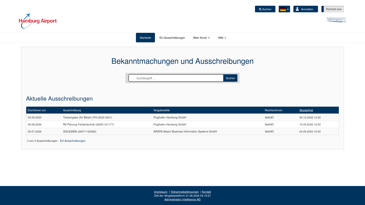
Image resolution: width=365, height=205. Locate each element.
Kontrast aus (333, 9)
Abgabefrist (306, 110)
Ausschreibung (72, 110)
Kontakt (206, 192)
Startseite (145, 37)
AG (182, 199)
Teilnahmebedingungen (185, 192)
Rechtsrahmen (273, 110)
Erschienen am (37, 110)
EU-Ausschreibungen (172, 37)
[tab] (145, 37)
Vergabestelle (161, 110)
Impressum (160, 192)
